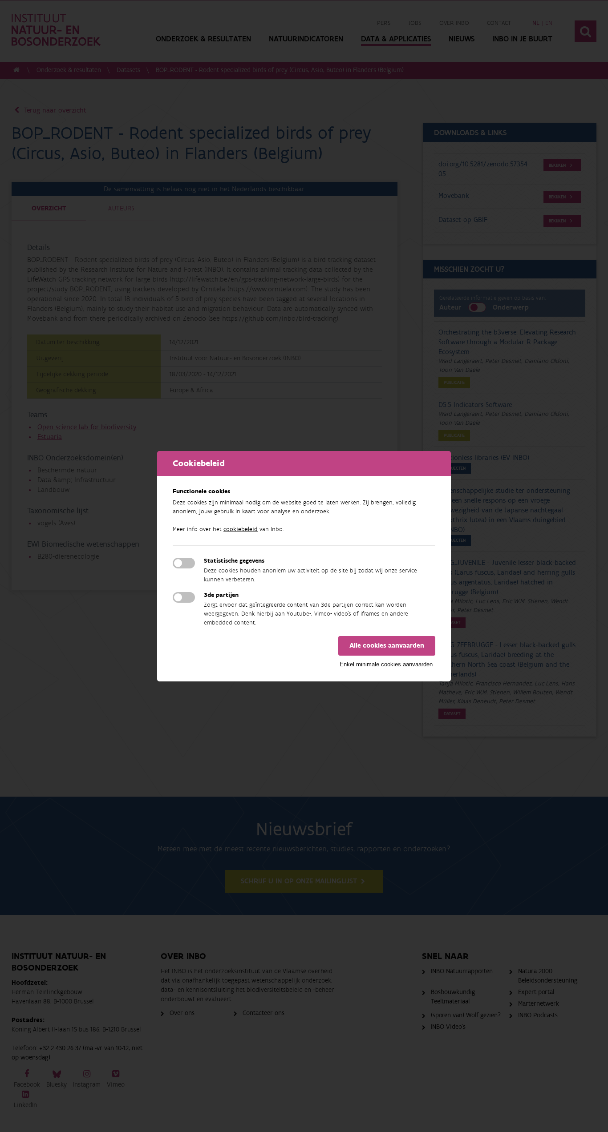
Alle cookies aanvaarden (386, 645)
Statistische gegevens (234, 561)
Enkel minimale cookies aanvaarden (386, 664)
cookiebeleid (240, 529)
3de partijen (221, 595)
